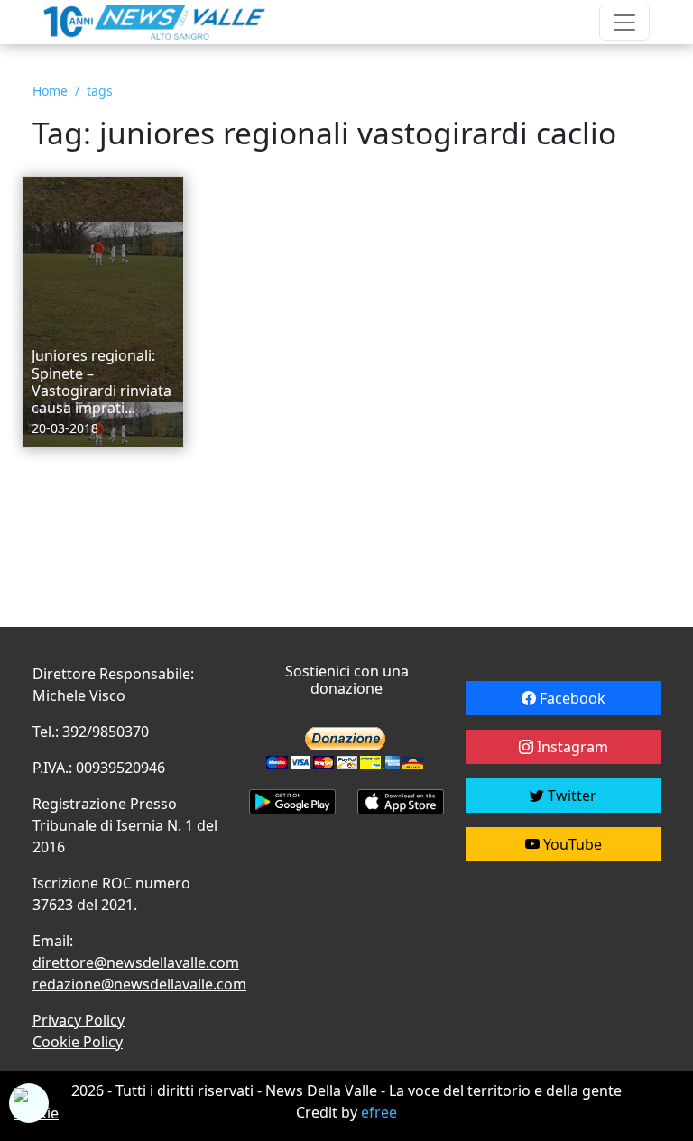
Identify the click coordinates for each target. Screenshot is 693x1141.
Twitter (570, 795)
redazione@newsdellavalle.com (139, 984)
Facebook (570, 698)
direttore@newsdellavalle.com (135, 962)
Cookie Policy (77, 1042)
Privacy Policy (78, 1020)
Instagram (570, 747)
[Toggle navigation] (624, 23)
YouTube (571, 844)
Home (50, 90)
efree (379, 1112)
